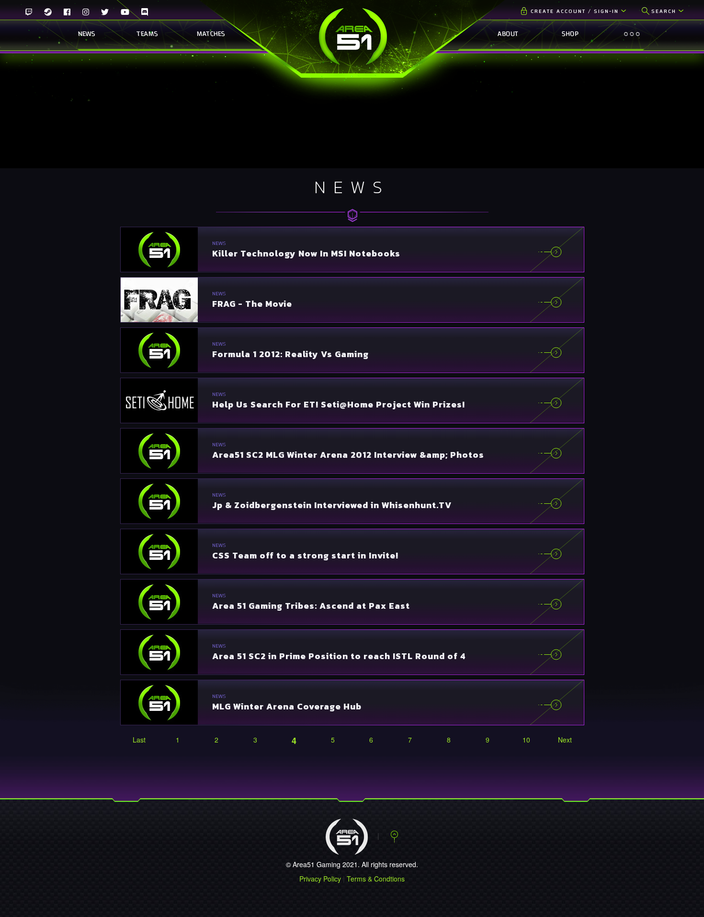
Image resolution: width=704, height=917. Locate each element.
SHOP (570, 34)
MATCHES (208, 34)
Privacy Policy (320, 878)
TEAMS (147, 34)
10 (526, 739)
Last (139, 739)
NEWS (86, 34)
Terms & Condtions (376, 878)
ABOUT (508, 34)
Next (565, 739)
